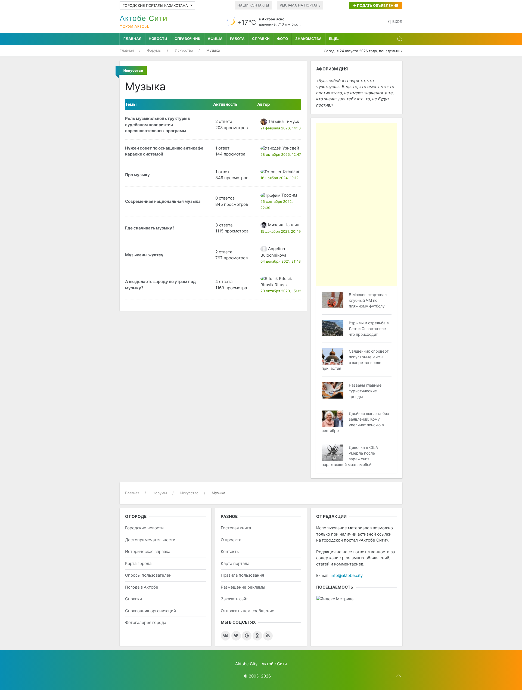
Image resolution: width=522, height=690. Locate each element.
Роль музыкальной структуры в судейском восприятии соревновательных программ (158, 124)
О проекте (231, 539)
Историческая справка (147, 551)
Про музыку (137, 174)
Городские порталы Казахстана (155, 5)
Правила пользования (242, 575)
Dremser (291, 171)
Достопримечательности (150, 539)
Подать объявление (377, 5)
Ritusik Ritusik (274, 284)
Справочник (187, 38)
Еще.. (334, 38)
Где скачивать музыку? (149, 228)
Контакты (230, 551)
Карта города (138, 563)
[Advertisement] (356, 204)
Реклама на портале (300, 5)
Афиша (215, 38)
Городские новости (144, 527)
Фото (282, 38)
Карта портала (235, 563)
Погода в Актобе (141, 587)
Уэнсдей (290, 148)
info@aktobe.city (347, 575)
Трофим (289, 195)
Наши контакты (253, 5)
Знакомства (308, 38)
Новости (158, 38)
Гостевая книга (236, 527)
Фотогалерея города (145, 622)
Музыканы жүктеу (144, 254)
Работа (237, 38)
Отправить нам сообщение (247, 610)
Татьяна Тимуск (283, 121)
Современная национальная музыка (163, 201)
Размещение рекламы (243, 587)
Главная (132, 38)
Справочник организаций (150, 610)
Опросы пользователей (148, 575)
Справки (261, 38)
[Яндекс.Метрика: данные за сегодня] (334, 599)
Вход (397, 21)
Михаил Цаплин (283, 224)
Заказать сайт (234, 598)
